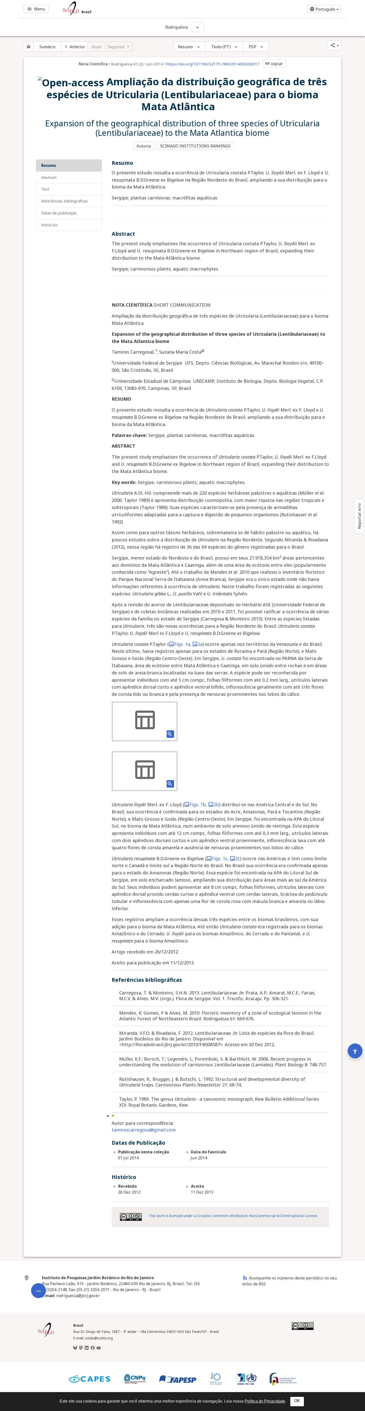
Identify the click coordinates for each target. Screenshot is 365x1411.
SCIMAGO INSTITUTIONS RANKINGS (195, 146)
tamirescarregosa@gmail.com (144, 1130)
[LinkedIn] (87, 1348)
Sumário (47, 46)
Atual (97, 46)
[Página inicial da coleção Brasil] (46, 1336)
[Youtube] (99, 1348)
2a (200, 644)
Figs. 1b (197, 804)
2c (237, 858)
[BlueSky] (75, 1348)
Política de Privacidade (265, 1401)
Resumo (185, 46)
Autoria (144, 146)
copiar (274, 63)
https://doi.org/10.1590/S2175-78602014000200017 (213, 63)
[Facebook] (93, 1348)
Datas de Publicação (59, 212)
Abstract (49, 177)
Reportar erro (359, 516)
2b (216, 804)
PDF (252, 46)
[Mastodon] (81, 1348)
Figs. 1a (182, 644)
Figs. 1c (219, 858)
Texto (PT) (221, 46)
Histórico (49, 224)
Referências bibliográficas (64, 200)
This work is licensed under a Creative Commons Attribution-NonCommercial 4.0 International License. (233, 1215)
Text (45, 189)
